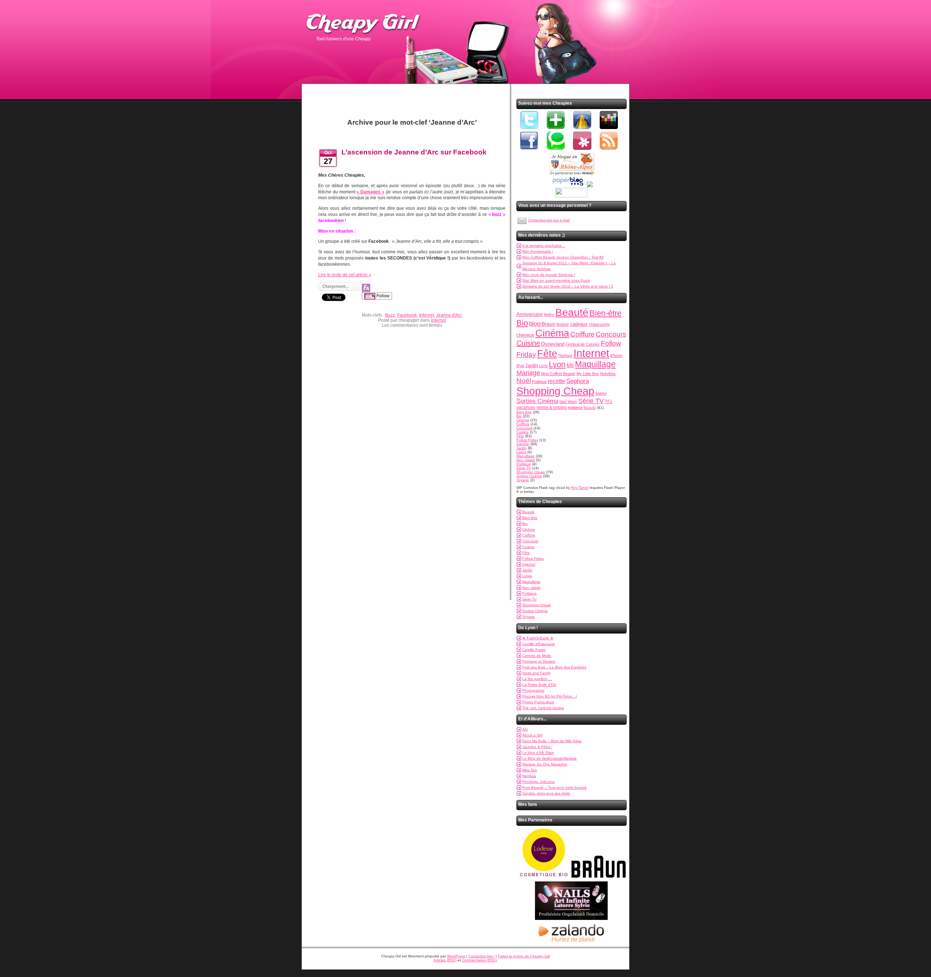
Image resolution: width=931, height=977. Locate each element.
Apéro (549, 314)
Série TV (591, 401)
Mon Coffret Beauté (558, 373)
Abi (525, 729)
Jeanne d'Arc (449, 315)
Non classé (525, 460)
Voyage (522, 480)
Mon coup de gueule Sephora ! (548, 275)
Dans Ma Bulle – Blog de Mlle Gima (552, 741)
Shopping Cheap (555, 391)
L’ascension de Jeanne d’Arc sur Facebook (414, 152)
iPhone (616, 355)
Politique (539, 381)
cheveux (525, 335)
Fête (547, 353)
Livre (543, 365)
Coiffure (582, 334)
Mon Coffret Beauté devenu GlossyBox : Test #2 (563, 257)
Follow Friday (527, 440)
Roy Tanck (579, 488)
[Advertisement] (412, 97)
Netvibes (608, 373)
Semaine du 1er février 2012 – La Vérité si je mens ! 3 (567, 286)
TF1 (608, 401)
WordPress (456, 956)
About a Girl (532, 735)
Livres (521, 452)
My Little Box (587, 373)
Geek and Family (536, 673)
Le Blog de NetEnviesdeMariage (549, 758)
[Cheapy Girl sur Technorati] (555, 150)
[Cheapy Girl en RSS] (609, 150)
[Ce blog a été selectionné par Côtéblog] (590, 186)
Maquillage (595, 364)
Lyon (557, 364)
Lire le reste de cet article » (344, 274)
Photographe (533, 690)
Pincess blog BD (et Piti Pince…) (549, 696)
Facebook (407, 315)
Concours (611, 334)
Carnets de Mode (536, 656)
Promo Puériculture (538, 702)
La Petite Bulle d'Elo (539, 685)
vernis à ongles (551, 407)
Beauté (571, 312)
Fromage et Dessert (538, 661)
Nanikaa (529, 776)
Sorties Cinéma (537, 401)
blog (534, 323)
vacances (525, 407)
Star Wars (568, 401)
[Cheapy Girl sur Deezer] (609, 130)
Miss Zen (529, 770)
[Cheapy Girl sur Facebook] (529, 150)
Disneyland (552, 344)
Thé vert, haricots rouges (543, 708)
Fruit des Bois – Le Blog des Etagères (554, 667)
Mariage (528, 373)
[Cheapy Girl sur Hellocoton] (582, 150)
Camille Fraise (534, 650)
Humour (565, 355)
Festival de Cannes (583, 344)
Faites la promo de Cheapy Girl (524, 956)
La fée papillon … (537, 679)
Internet (426, 315)
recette (556, 381)
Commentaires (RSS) (479, 960)
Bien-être (606, 313)
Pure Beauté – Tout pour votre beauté (554, 787)
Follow (382, 295)
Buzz (390, 315)
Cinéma (552, 333)
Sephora (577, 381)
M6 (570, 365)
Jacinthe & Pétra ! (537, 747)
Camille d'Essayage (538, 644)
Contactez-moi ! (481, 956)
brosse (562, 324)
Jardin (531, 365)
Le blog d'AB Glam (538, 753)
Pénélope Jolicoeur (538, 782)
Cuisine (528, 343)
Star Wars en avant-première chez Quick (556, 280)
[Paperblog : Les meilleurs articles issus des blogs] (568, 186)
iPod (520, 365)
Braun (548, 324)
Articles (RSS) (444, 960)
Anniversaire (529, 314)
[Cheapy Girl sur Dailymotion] (582, 130)
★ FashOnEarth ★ (538, 638)
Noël (523, 381)
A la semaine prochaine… (543, 246)
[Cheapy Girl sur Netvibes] (555, 130)
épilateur (575, 407)
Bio (522, 322)
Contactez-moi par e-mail (549, 220)
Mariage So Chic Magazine (544, 764)
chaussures (599, 324)
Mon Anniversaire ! (537, 251)
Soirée (601, 393)
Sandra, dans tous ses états (546, 793)
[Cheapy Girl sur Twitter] (529, 130)
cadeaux (579, 324)
